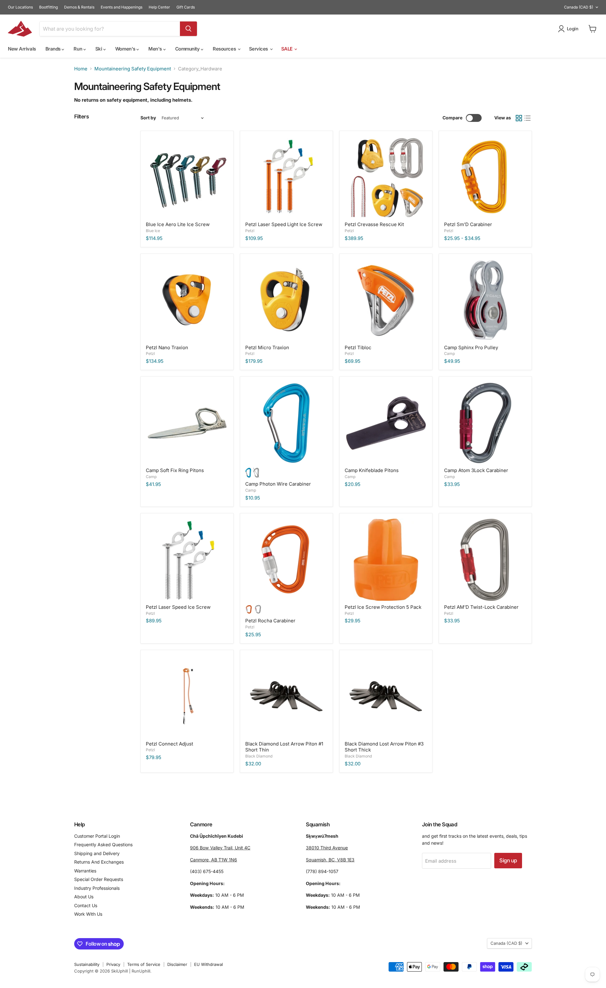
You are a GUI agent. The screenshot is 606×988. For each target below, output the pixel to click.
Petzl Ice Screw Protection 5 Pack (383, 607)
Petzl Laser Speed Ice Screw (178, 607)
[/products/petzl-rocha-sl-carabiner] (286, 559)
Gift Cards (185, 7)
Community (188, 49)
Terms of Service (143, 964)
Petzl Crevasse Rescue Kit (374, 224)
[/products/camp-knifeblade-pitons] (187, 423)
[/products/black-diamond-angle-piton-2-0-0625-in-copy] (286, 696)
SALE (287, 49)
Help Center (159, 7)
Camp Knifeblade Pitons (372, 470)
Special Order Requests (98, 879)
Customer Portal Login (97, 836)
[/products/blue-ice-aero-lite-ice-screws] (187, 177)
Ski (99, 49)
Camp (449, 353)
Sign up (508, 860)
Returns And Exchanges (99, 862)
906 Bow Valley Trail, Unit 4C (220, 847)
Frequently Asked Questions (103, 844)
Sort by (148, 117)
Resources (225, 49)
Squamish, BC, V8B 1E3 (330, 859)
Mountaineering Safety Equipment (132, 68)
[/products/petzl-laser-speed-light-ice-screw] (286, 177)
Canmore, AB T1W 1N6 (213, 859)
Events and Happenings (121, 7)
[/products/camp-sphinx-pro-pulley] (485, 300)
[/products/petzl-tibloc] (386, 300)
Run (78, 49)
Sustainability (86, 964)
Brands (53, 49)
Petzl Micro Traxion (267, 347)
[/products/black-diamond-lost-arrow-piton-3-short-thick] (386, 696)
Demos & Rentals (79, 7)
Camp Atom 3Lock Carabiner (476, 470)
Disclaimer (177, 964)
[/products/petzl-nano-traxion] (187, 300)
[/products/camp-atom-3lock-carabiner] (485, 423)
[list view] (527, 118)
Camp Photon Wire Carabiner (278, 484)
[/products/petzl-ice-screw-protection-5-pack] (386, 559)
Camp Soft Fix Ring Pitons (175, 470)
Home (80, 68)
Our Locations (20, 7)
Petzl (249, 230)
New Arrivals (22, 49)
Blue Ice (153, 230)
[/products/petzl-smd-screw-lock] (485, 177)
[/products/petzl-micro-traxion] (286, 300)
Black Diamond (258, 756)
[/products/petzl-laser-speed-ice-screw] (187, 559)
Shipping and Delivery (97, 853)
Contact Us (85, 905)
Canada (578, 7)
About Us (83, 896)
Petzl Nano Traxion (167, 347)
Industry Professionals (97, 888)
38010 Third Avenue (327, 847)
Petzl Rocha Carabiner (270, 621)
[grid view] (518, 118)
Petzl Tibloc (358, 347)
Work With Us (88, 914)
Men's (155, 49)
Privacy (113, 964)
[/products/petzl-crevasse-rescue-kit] (386, 177)
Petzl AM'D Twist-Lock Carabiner (481, 607)
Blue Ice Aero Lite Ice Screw (178, 224)
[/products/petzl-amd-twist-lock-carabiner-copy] (485, 559)
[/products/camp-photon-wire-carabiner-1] (286, 423)
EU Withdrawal (208, 964)
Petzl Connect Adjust (169, 744)
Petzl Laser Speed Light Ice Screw (283, 224)
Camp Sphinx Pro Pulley (471, 347)
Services (259, 49)
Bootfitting (48, 7)
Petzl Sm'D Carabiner (468, 224)
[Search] (188, 28)
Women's (125, 49)
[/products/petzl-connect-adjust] (187, 696)
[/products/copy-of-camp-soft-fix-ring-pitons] (386, 423)
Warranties (85, 870)
